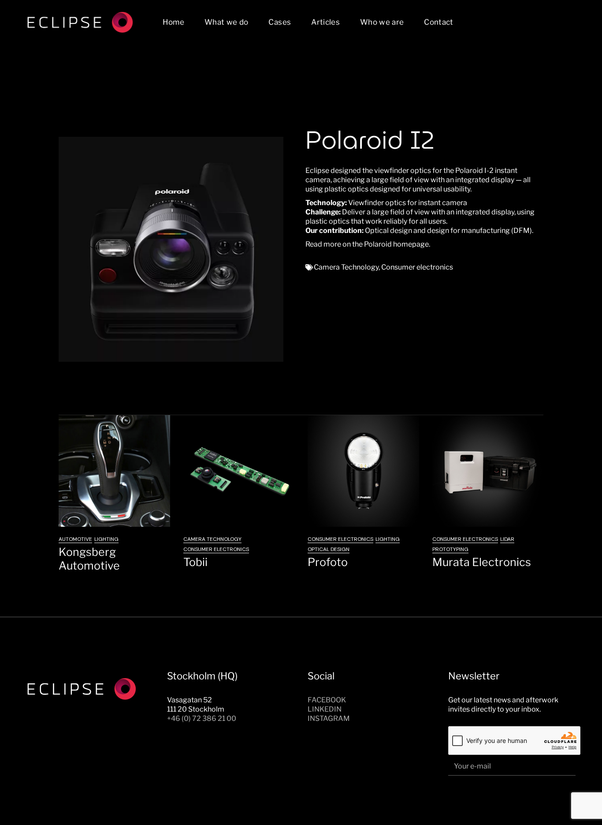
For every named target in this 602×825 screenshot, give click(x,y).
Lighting (106, 539)
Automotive (75, 539)
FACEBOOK (327, 700)
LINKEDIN (325, 709)
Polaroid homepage (396, 244)
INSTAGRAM (329, 718)
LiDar (507, 539)
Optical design (328, 549)
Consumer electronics (417, 267)
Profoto (328, 562)
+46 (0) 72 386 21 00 (201, 718)
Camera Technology (346, 267)
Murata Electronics (481, 562)
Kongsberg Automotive (89, 558)
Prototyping (450, 549)
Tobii (195, 562)
